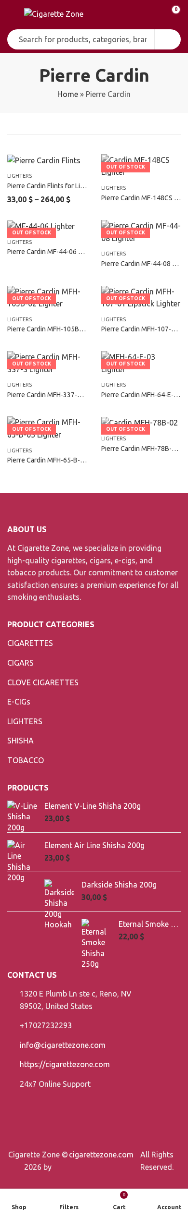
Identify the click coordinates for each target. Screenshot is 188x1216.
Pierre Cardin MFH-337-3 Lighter (55, 395)
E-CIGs (18, 701)
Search (168, 39)
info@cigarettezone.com (63, 1045)
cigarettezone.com (101, 1154)
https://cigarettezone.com (65, 1064)
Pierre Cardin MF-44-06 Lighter (53, 251)
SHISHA (20, 740)
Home (67, 94)
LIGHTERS (19, 176)
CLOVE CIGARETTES (43, 682)
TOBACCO (25, 760)
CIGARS (20, 662)
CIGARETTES (30, 643)
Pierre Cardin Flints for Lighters (53, 186)
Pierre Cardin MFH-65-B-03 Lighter (58, 460)
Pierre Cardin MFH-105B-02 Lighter (59, 329)
